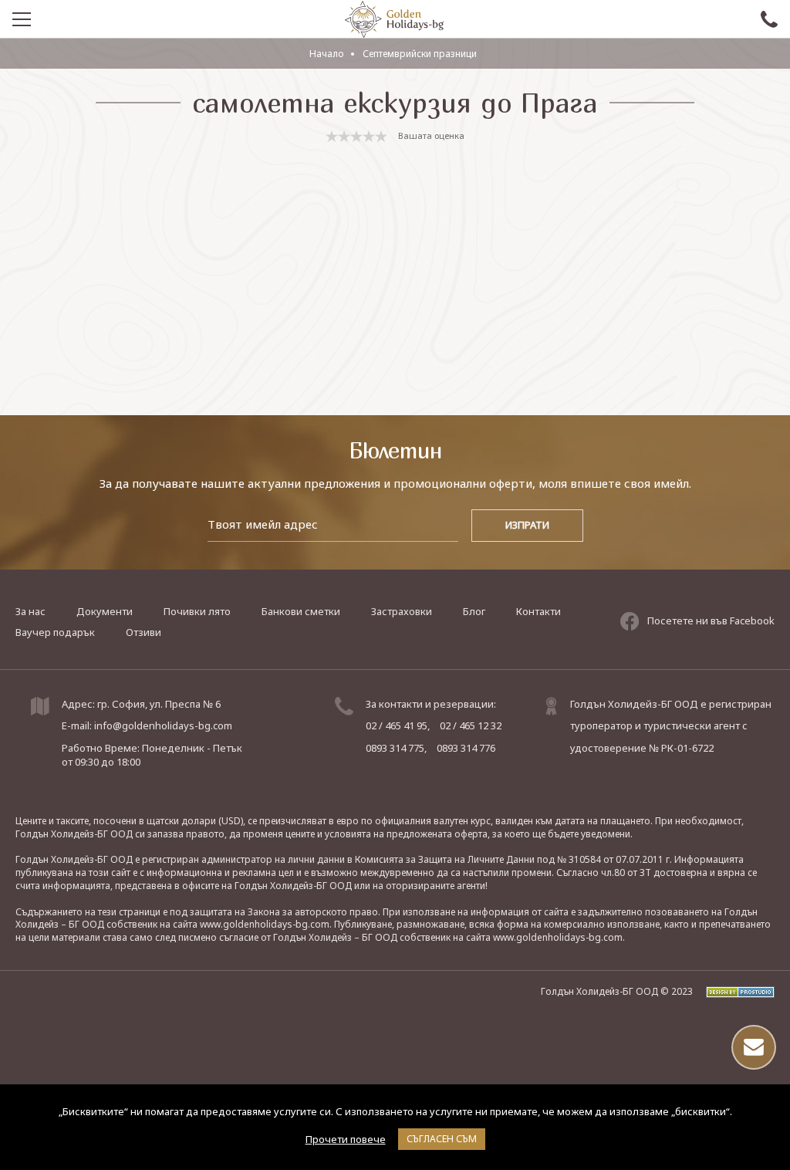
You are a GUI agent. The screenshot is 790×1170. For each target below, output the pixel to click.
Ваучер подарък (55, 632)
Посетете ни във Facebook (711, 620)
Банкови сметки (301, 611)
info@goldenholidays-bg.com (163, 725)
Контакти (538, 611)
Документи (104, 611)
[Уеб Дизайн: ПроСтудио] (735, 991)
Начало (326, 53)
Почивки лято (197, 611)
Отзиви (143, 632)
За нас (30, 611)
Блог (474, 611)
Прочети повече (346, 1139)
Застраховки (401, 611)
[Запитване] (753, 1047)
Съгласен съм (442, 1138)
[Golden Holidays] (394, 19)
